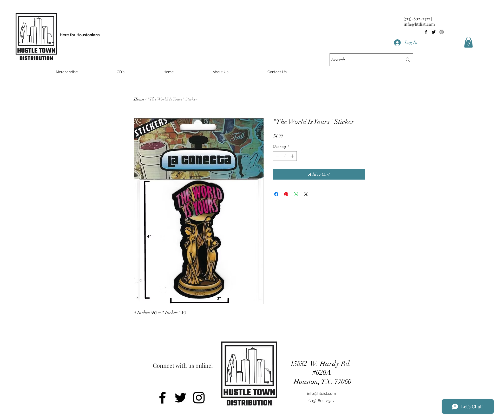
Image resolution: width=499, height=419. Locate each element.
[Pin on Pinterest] (286, 194)
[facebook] (426, 32)
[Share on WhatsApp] (296, 194)
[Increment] (293, 156)
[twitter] (433, 32)
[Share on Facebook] (276, 194)
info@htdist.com (419, 24)
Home (139, 99)
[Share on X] (306, 194)
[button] (468, 42)
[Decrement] (277, 156)
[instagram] (441, 32)
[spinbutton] (285, 156)
